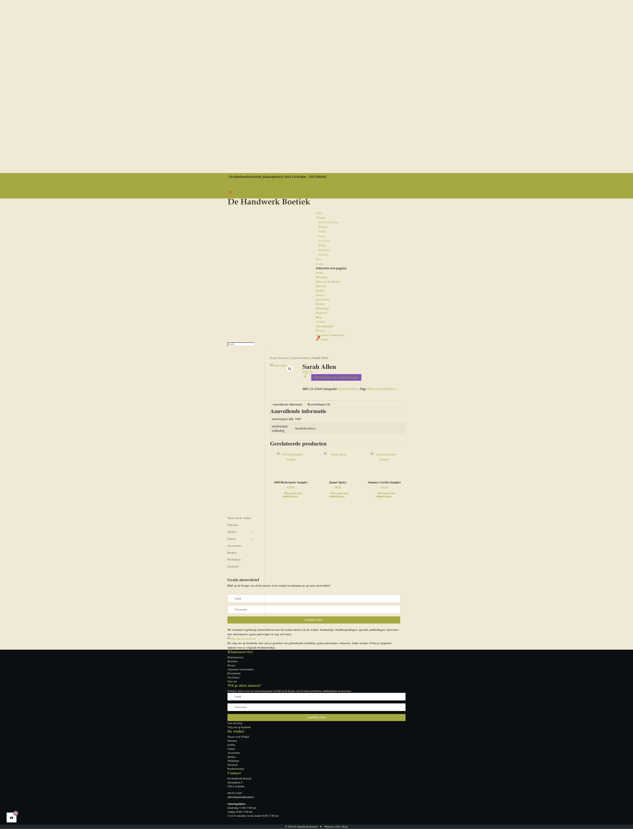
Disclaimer (233, 677)
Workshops (324, 250)
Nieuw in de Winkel (328, 222)
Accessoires (324, 240)
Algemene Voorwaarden (241, 190)
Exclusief (323, 254)
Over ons (232, 681)
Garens (322, 236)
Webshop (321, 277)
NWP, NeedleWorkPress (381, 389)
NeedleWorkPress (300, 358)
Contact (320, 263)
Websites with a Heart (336, 826)
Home (319, 213)
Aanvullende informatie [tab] (287, 404)
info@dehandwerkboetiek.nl (240, 797)
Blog (319, 317)
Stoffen (322, 231)
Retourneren (234, 673)
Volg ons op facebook (239, 727)
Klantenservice (235, 657)
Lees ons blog (234, 723)
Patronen (322, 226)
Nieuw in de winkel (239, 518)
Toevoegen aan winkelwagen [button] (291, 494)
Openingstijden (236, 181)
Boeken (322, 245)
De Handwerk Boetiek (306, 826)
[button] (290, 369)
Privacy (232, 186)
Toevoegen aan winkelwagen (336, 377)
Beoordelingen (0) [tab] (319, 404)
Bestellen (232, 661)
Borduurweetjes (235, 768)
